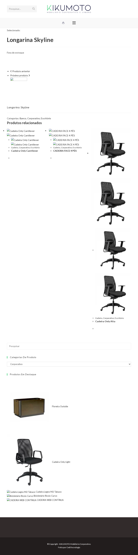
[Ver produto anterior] (11, 71)
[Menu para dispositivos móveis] (74, 23)
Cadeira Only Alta (105, 321)
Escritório (46, 118)
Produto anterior (21, 71)
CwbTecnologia (73, 547)
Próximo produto (19, 75)
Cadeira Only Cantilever (24, 150)
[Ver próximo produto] (29, 75)
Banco (23, 118)
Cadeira (14, 147)
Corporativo (33, 118)
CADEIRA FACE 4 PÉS (65, 150)
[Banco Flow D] (18, 85)
